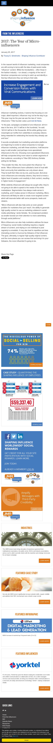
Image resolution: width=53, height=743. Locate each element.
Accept (26, 740)
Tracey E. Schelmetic (12, 55)
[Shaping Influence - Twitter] (3, 710)
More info (15, 736)
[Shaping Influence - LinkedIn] (5, 710)
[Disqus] (25, 290)
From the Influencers (9, 717)
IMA (3, 719)
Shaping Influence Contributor (33, 55)
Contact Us (6, 728)
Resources (6, 723)
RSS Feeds (6, 726)
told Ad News (36, 121)
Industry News (7, 721)
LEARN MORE (44, 560)
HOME (48, 324)
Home (4, 715)
